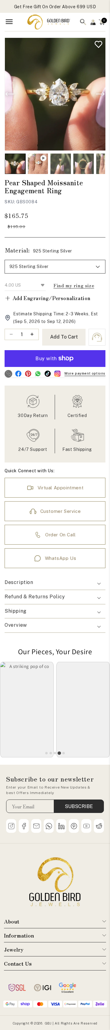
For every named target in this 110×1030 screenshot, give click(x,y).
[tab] (46, 753)
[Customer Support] (97, 337)
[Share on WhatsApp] (38, 374)
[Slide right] (100, 94)
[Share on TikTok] (47, 374)
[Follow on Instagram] (57, 374)
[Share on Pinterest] (28, 374)
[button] (55, 583)
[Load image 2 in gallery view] (60, 164)
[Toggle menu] (9, 22)
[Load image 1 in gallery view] (15, 164)
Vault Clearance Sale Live (55, 8)
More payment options (84, 373)
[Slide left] (9, 94)
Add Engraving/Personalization (47, 297)
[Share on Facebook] (18, 374)
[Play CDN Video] (38, 164)
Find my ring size (73, 285)
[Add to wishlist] (97, 43)
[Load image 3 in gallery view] (83, 164)
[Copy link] (8, 374)
